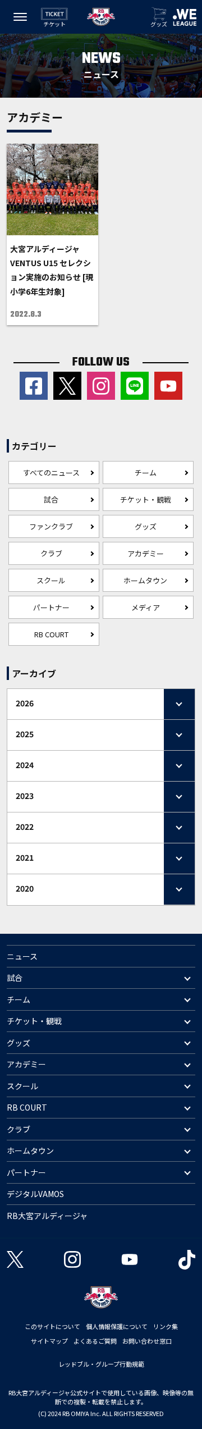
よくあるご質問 (95, 1340)
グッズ (146, 526)
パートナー (51, 607)
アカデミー (145, 553)
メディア (145, 607)
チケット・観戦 (145, 499)
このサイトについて (52, 1326)
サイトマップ (49, 1340)
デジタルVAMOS (35, 1193)
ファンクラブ (51, 526)
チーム (146, 472)
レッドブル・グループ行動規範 (101, 1363)
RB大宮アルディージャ (47, 1215)
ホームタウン (145, 580)
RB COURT (51, 634)
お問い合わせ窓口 (147, 1340)
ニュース (22, 956)
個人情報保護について (117, 1326)
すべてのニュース (51, 472)
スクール (51, 580)
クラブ (51, 553)
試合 (51, 499)
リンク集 (165, 1326)
